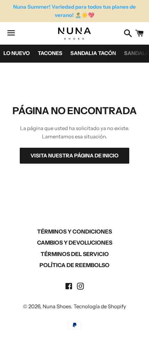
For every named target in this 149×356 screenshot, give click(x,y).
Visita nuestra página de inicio (74, 155)
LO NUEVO (16, 53)
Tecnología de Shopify (99, 306)
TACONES (50, 53)
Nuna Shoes (57, 306)
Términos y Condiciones (74, 231)
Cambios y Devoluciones (74, 242)
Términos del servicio (75, 253)
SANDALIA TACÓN (93, 53)
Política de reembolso (74, 265)
